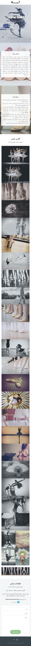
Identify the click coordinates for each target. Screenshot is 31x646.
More (16, 27)
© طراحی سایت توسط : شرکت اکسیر (15, 642)
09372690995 (11, 586)
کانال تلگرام (14, 602)
